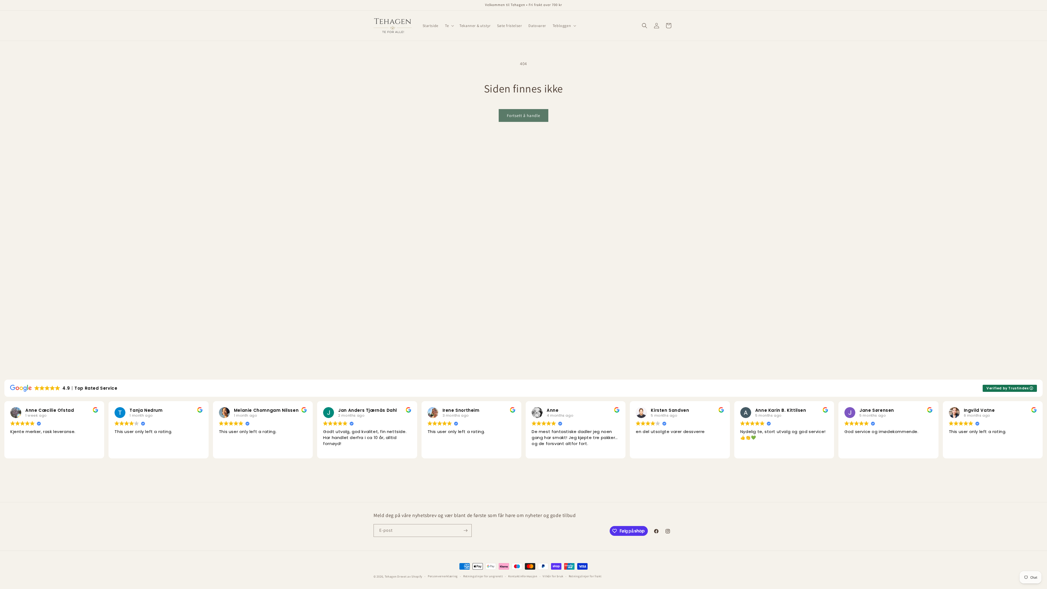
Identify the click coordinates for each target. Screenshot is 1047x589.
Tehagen (391, 576)
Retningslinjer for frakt (585, 576)
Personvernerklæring (443, 576)
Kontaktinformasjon (522, 576)
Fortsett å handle (523, 115)
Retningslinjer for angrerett (483, 576)
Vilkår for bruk (553, 576)
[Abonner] (465, 530)
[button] (449, 25)
